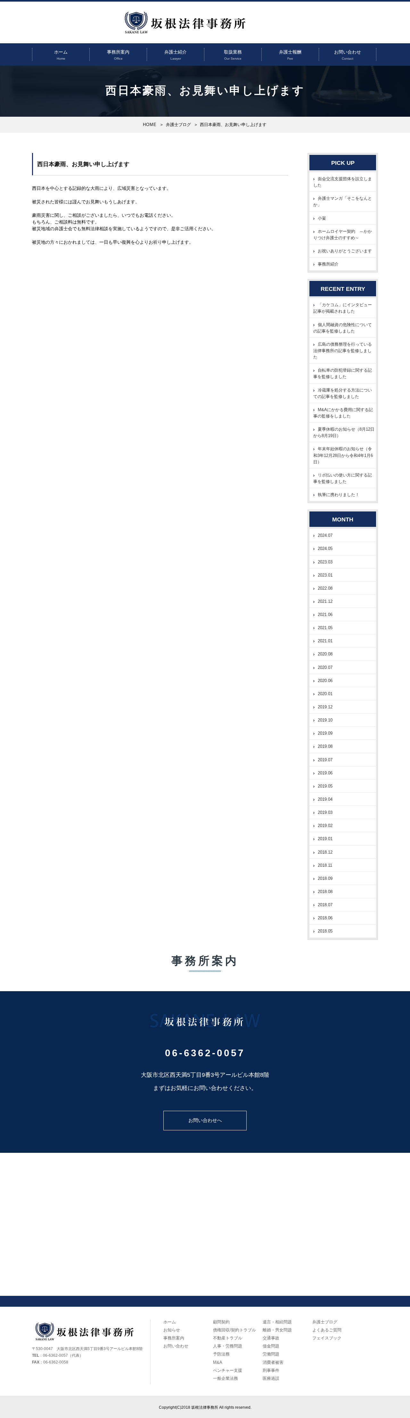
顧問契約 (221, 1322)
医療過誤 (271, 1378)
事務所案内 (118, 52)
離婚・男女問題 (277, 1330)
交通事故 (271, 1338)
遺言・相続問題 (277, 1322)
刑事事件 (271, 1370)
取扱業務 (233, 52)
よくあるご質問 (326, 1330)
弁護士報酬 (290, 52)
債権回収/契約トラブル (234, 1330)
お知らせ (171, 1330)
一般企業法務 (225, 1378)
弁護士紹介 (175, 52)
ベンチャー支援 (227, 1370)
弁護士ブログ (178, 124)
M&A (217, 1362)
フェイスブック (326, 1338)
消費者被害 (273, 1362)
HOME (150, 124)
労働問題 (271, 1354)
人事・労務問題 (227, 1346)
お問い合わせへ (205, 1120)
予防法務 (221, 1354)
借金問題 (271, 1346)
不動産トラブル (227, 1338)
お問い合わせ (347, 52)
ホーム (61, 52)
